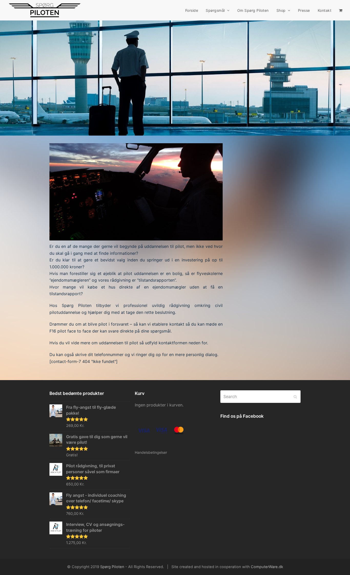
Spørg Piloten (112, 567)
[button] (340, 10)
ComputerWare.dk (267, 567)
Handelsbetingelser (151, 452)
